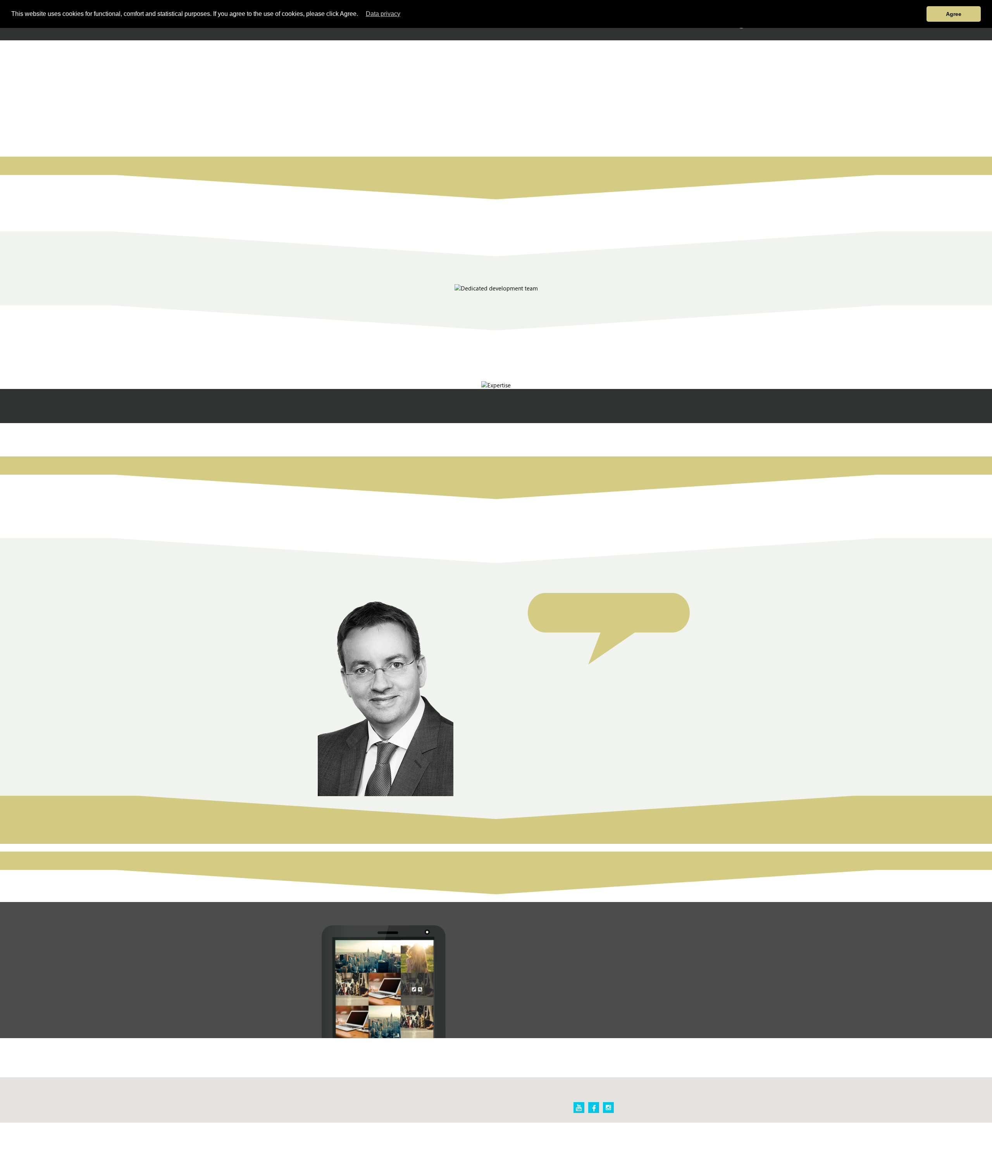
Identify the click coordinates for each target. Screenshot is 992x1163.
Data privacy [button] (383, 13)
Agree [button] (953, 14)
